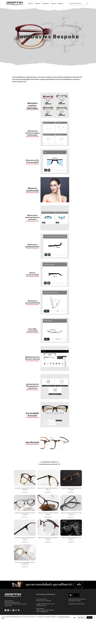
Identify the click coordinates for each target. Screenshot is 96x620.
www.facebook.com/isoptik (47, 610)
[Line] (19, 610)
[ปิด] (94, 617)
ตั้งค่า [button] (74, 617)
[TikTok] (16, 610)
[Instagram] (5, 610)
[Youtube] (13, 610)
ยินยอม (89, 617)
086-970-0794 (40, 600)
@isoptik (42, 608)
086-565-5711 (44, 599)
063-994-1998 (47, 600)
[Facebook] (8, 610)
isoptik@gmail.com (44, 611)
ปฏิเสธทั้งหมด (81, 617)
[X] (11, 610)
